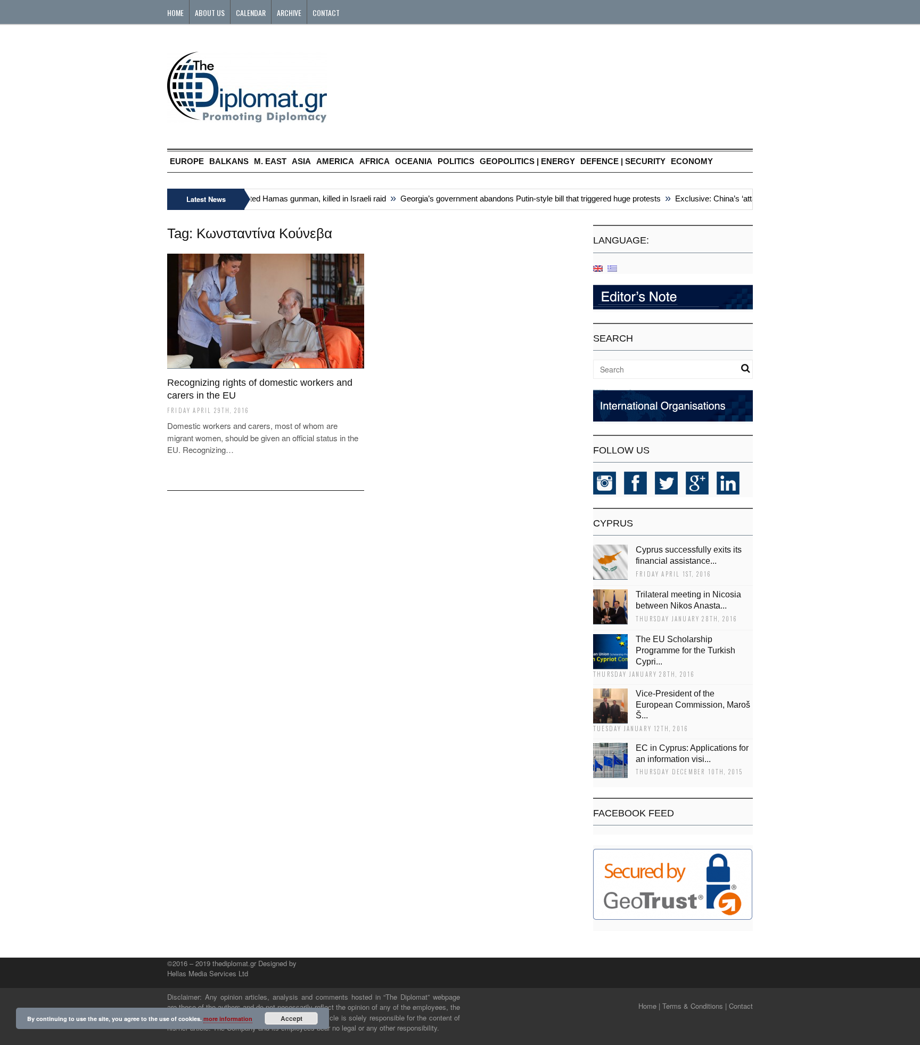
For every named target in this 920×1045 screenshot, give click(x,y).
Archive (289, 12)
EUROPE (187, 161)
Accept (291, 1018)
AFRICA (374, 161)
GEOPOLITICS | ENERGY (527, 161)
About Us (210, 12)
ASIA (301, 161)
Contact (326, 12)
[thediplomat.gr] (247, 117)
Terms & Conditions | (694, 1006)
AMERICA (335, 161)
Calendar (251, 12)
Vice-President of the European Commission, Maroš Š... (693, 704)
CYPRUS (613, 523)
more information (227, 1019)
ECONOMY (692, 161)
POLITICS (456, 161)
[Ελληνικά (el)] (612, 267)
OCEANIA (413, 161)
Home (175, 12)
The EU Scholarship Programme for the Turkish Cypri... (685, 650)
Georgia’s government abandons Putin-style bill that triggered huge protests (520, 198)
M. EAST (270, 161)
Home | (649, 1006)
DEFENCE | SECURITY (623, 161)
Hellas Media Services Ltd (207, 973)
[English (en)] (598, 267)
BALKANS (229, 161)
